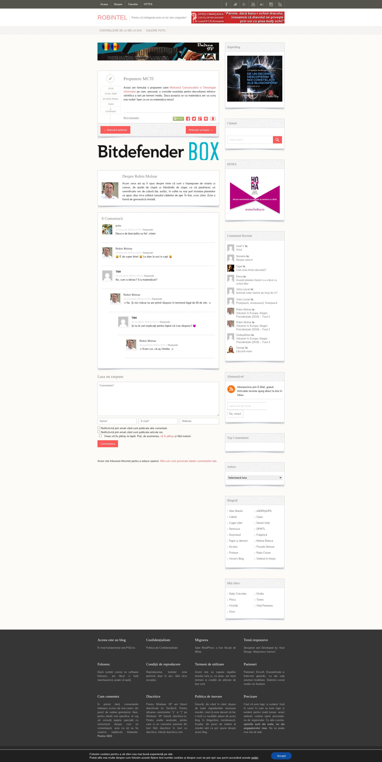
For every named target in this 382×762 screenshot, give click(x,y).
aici (170, 676)
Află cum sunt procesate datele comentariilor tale (188, 461)
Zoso (232, 611)
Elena (239, 276)
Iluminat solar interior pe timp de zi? (256, 292)
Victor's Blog (236, 558)
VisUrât (233, 605)
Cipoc (259, 516)
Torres (260, 599)
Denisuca (234, 528)
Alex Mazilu (236, 510)
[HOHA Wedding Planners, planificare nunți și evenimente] (255, 213)
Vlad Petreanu (264, 605)
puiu (118, 225)
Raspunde (148, 229)
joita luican (243, 289)
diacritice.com (175, 732)
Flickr (262, 4)
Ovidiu (260, 593)
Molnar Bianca (264, 540)
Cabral (233, 516)
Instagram (271, 4)
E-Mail (206, 119)
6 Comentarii (110, 110)
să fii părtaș (167, 436)
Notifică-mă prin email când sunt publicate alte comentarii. (134, 428)
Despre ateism (244, 259)
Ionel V (240, 246)
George (240, 347)
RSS (280, 4)
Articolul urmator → (201, 129)
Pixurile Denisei (265, 546)
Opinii (110, 104)
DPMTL (260, 528)
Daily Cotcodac (238, 593)
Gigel (239, 266)
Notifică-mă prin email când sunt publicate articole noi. (132, 432)
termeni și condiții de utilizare (213, 679)
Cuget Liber (235, 522)
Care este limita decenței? (251, 269)
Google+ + (200, 119)
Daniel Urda (263, 522)
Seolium (260, 683)
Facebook (226, 4)
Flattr (213, 119)
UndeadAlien (243, 334)
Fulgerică (261, 534)
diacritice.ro (179, 716)
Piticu (232, 599)
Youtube (253, 4)
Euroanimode (273, 672)
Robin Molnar (124, 248)
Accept (281, 755)
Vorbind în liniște (266, 558)
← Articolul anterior (115, 129)
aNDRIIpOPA (264, 510)
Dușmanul (235, 534)
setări (254, 757)
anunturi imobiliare (254, 679)
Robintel (112, 17)
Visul (239, 249)
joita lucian (243, 299)
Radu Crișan (263, 552)
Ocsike (233, 546)
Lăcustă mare (244, 351)
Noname (241, 256)
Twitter (235, 4)
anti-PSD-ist (128, 647)
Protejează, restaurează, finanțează (256, 302)
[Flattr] (178, 119)
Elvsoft (260, 672)
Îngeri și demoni (238, 540)
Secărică (171, 708)
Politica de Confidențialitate (162, 647)
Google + (244, 4)
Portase (233, 552)
